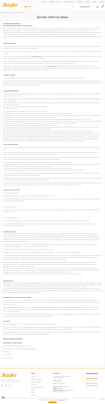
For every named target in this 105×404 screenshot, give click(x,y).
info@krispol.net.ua (57, 380)
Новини (87, 1)
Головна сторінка (5, 12)
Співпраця (79, 1)
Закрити (101, 399)
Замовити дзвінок (92, 378)
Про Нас (44, 1)
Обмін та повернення (68, 1)
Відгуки (94, 1)
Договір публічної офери (37, 387)
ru (24, 1)
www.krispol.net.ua (36, 56)
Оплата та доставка (36, 379)
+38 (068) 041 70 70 (93, 383)
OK (52, 402)
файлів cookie (62, 399)
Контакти (102, 1)
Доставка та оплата (55, 1)
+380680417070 (85, 7)
